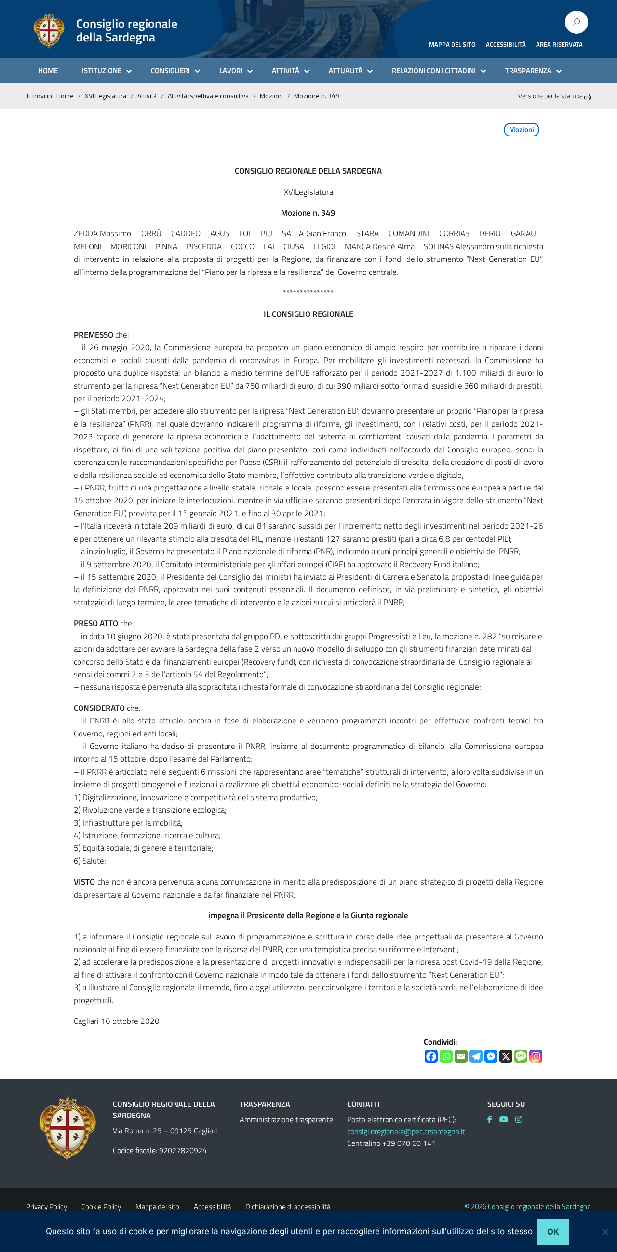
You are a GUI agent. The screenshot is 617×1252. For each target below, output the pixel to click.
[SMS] (520, 1056)
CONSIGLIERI (170, 70)
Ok (553, 1232)
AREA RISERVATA (559, 44)
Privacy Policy (46, 1206)
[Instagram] (535, 1056)
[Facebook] (431, 1056)
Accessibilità (212, 1206)
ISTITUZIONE (101, 70)
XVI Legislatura (105, 96)
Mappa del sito (157, 1206)
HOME (48, 70)
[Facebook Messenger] (490, 1056)
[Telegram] (476, 1056)
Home (65, 96)
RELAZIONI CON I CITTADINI (434, 70)
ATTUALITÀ (345, 70)
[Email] (461, 1056)
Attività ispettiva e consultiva (208, 96)
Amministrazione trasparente (286, 1119)
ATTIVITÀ (285, 70)
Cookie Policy (101, 1206)
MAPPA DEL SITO (452, 44)
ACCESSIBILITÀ (506, 44)
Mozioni (271, 96)
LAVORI (230, 70)
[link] (493, 1119)
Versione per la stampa (551, 96)
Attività (147, 96)
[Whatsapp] (446, 1056)
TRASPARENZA (528, 70)
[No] (605, 1232)
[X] (505, 1056)
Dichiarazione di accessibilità (287, 1206)
